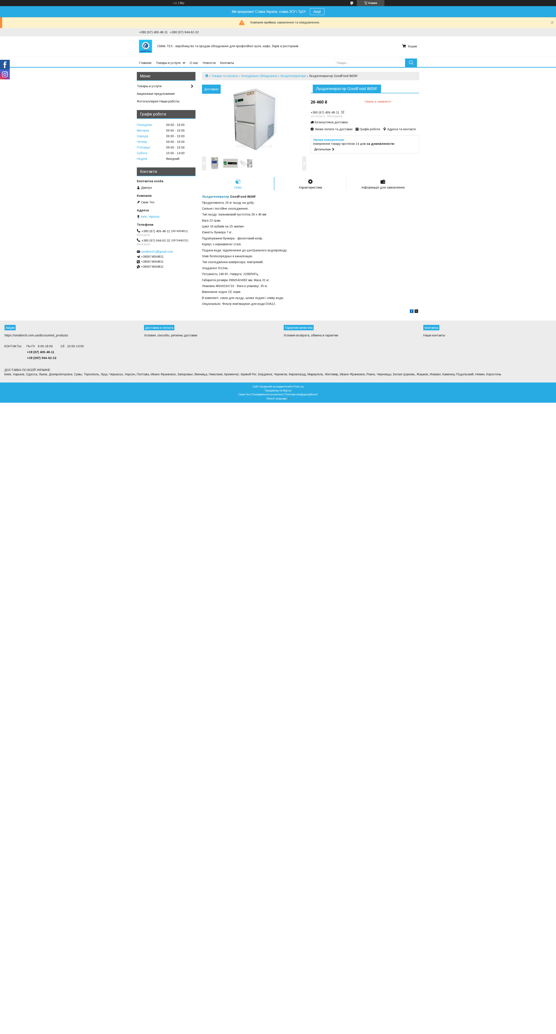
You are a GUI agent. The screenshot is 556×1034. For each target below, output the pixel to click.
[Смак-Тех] (145, 46)
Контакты (227, 63)
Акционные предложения (156, 93)
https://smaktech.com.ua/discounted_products (36, 335)
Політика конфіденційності (301, 394)
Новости (209, 63)
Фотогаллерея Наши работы (158, 101)
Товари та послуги (224, 76)
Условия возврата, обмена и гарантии (311, 335)
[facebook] (412, 312)
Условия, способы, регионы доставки (170, 335)
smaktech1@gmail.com (157, 251)
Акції (317, 11)
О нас (194, 63)
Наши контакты (434, 335)
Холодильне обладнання (259, 76)
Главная (145, 63)
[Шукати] (411, 62)
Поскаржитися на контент (267, 394)
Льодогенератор (215, 196)
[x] (416, 312)
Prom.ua (298, 386)
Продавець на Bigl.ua (278, 390)
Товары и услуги (168, 63)
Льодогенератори (293, 76)
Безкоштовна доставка (331, 122)
